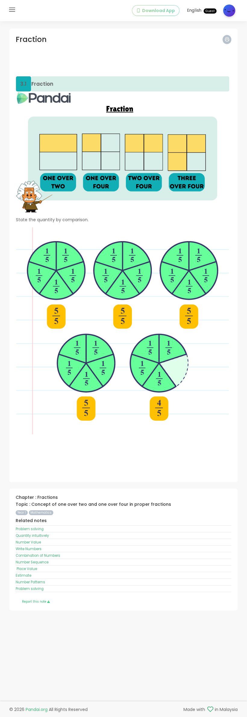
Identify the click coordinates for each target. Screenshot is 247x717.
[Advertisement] (123, 61)
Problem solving (30, 529)
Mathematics (41, 513)
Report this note (34, 602)
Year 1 (21, 513)
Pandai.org (37, 709)
